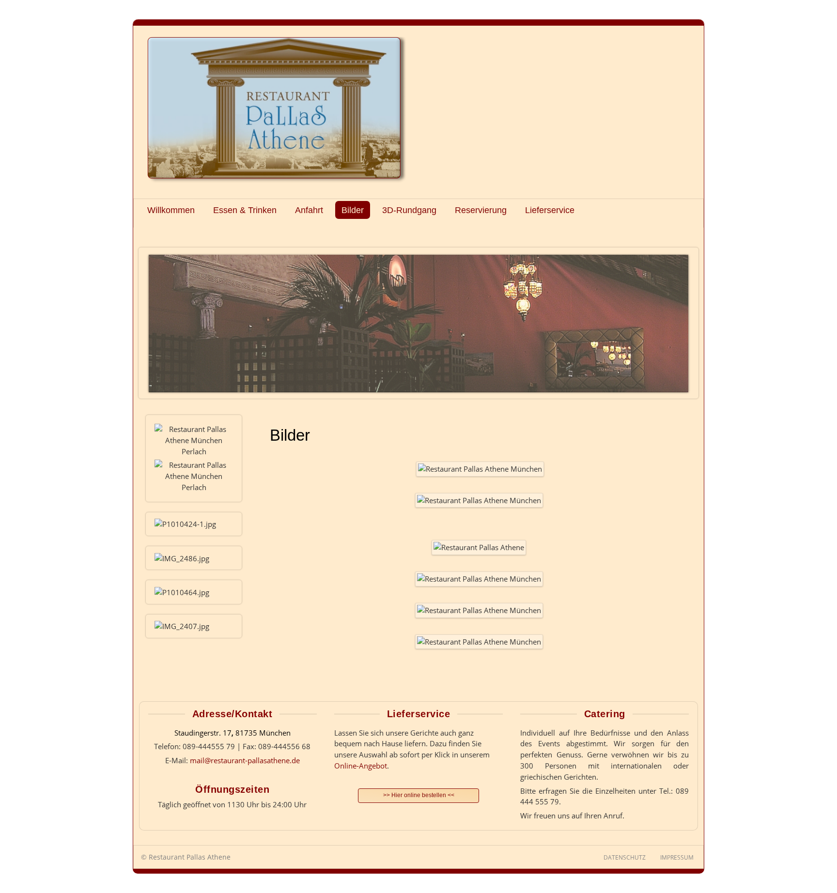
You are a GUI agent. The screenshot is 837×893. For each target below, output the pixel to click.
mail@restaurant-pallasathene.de (245, 760)
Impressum (677, 857)
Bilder (352, 210)
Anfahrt (309, 210)
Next (678, 320)
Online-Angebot (360, 765)
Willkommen (171, 210)
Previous (158, 320)
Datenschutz (625, 857)
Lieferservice (549, 210)
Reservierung (481, 210)
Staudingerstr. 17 (203, 733)
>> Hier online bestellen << (418, 795)
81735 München (263, 733)
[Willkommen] (278, 110)
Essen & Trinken (245, 210)
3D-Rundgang (409, 210)
